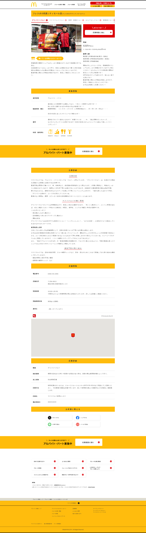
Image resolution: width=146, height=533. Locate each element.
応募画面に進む (99, 32)
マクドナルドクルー (57, 20)
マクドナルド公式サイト (36, 523)
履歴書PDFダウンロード (59, 485)
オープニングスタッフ (98, 508)
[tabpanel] (56, 38)
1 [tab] (56, 54)
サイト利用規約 (57, 523)
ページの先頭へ (72, 503)
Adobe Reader (91, 487)
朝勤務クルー (108, 20)
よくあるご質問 (96, 6)
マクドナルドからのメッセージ (46, 4)
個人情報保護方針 (48, 523)
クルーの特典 (71, 4)
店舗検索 (75, 508)
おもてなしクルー (92, 20)
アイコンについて (107, 316)
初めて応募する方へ (108, 6)
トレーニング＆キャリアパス (81, 4)
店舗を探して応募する (102, 3)
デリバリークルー (39, 20)
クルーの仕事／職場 (59, 4)
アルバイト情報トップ (36, 508)
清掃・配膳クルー (75, 20)
